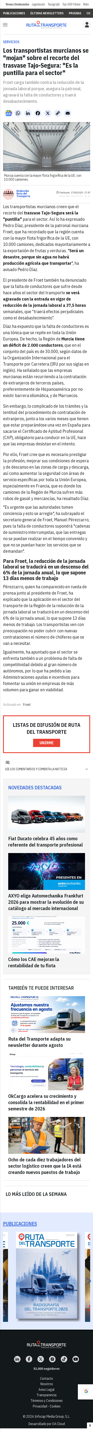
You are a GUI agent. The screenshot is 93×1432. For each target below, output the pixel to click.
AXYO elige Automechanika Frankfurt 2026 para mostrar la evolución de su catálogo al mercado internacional (46, 902)
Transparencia (46, 1395)
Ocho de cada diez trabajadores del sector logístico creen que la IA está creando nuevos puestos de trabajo (45, 1165)
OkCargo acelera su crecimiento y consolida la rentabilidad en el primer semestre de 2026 (46, 1102)
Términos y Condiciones (46, 1400)
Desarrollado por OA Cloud (46, 1424)
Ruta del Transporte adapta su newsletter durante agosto (39, 1042)
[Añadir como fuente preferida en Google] (85, 1391)
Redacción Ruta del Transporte (23, 194)
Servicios (11, 42)
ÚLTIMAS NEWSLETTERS (47, 13)
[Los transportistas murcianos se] (46, 24)
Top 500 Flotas (71, 4)
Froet (27, 704)
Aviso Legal (46, 1389)
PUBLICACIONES (14, 13)
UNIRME (47, 742)
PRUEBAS (75, 13)
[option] (46, 1275)
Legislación (38, 4)
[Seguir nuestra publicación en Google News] (8, 113)
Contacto (46, 1378)
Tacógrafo (54, 4)
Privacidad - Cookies (47, 1406)
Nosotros (46, 1384)
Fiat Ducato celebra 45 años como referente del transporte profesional (45, 841)
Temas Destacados (17, 4)
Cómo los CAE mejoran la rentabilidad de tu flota (33, 962)
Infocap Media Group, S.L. (52, 1416)
